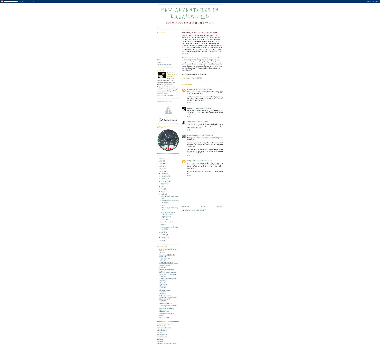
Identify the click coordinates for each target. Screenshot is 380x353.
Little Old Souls (164, 311)
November (164, 176)
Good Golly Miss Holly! (166, 308)
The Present (163, 286)
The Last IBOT (163, 280)
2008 (161, 171)
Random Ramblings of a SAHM (167, 314)
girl (188, 78)
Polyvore (160, 341)
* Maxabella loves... (165, 296)
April (162, 194)
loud (192, 78)
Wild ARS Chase (164, 318)
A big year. (162, 291)
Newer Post (185, 206)
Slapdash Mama (164, 290)
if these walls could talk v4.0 (168, 249)
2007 (161, 240)
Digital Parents (162, 330)
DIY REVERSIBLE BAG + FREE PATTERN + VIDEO (168, 264)
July (162, 186)
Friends (163, 224)
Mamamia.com (162, 337)
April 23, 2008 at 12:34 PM (200, 122)
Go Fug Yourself (162, 335)
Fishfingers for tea (165, 303)
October (163, 179)
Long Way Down (166, 217)
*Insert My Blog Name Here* (166, 270)
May (162, 191)
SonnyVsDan (191, 89)
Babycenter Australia (164, 328)
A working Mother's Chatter (168, 306)
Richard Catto (191, 135)
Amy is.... (163, 205)
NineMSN (160, 339)
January (163, 237)
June (162, 189)
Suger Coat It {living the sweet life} (167, 255)
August (163, 184)
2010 (161, 166)
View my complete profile (166, 95)
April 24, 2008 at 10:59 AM (204, 135)
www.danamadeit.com (166, 262)
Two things (164, 219)
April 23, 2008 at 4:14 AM (204, 108)
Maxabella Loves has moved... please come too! (168, 298)
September (165, 181)
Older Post (219, 206)
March (163, 232)
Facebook (160, 332)
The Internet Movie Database (166, 344)
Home (203, 206)
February (164, 235)
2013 (161, 158)
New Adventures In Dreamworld (190, 13)
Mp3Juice (162, 251)
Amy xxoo (190, 108)
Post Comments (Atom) (198, 210)
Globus (189, 122)
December (164, 173)
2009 (161, 169)
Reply (189, 103)
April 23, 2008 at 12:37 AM (204, 89)
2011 (160, 163)
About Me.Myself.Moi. (164, 64)
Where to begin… (164, 258)
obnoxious (198, 78)
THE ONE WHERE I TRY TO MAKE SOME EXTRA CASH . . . (168, 273)
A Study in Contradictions (167, 278)
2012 (161, 161)
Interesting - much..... (167, 222)
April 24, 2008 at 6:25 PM (204, 161)
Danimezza (163, 284)
